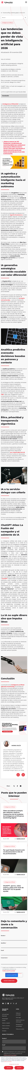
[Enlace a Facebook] (11, 1003)
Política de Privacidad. (10, 1055)
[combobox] (12, 17)
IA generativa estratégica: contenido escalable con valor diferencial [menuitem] (11, 70)
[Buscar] (25, 17)
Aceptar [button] (9, 1067)
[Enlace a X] (13, 1003)
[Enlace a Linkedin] (8, 1003)
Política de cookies (20, 1029)
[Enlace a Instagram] (5, 1003)
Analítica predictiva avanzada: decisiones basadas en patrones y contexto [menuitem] (12, 75)
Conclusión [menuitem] (5, 95)
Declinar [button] (19, 1067)
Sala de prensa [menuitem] (5, 1028)
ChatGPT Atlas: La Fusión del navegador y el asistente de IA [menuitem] (13, 87)
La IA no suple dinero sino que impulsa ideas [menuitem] (13, 92)
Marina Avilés (21, 839)
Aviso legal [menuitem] (18, 1017)
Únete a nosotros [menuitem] (6, 1025)
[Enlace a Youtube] (3, 1003)
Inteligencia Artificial (7, 22)
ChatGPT (5, 578)
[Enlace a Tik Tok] (16, 1003)
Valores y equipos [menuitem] (6, 1023)
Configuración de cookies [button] (14, 1064)
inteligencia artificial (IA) (10, 104)
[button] (26, 2)
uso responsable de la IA (17, 452)
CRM (2, 394)
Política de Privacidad (9, 970)
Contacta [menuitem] (4, 1030)
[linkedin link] (18, 774)
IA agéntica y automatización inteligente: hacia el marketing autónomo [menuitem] (12, 64)
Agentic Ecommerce (16, 215)
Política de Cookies (8, 1061)
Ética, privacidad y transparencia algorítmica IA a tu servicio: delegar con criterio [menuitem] (13, 81)
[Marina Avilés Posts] (23, 774)
